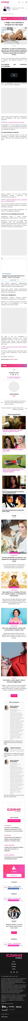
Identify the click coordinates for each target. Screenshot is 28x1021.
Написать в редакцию (14, 377)
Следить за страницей (14, 888)
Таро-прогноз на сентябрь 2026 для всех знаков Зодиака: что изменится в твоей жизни (14, 594)
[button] (19, 2)
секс (14, 369)
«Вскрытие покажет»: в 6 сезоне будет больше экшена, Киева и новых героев (14, 926)
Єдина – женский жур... (15, 886)
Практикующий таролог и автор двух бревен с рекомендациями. (17, 750)
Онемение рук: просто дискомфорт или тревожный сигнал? (13, 858)
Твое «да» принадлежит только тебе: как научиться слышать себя (14, 629)
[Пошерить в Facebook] (11, 374)
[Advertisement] (14, 152)
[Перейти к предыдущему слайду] (1, 8)
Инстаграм (14, 359)
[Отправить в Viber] (17, 374)
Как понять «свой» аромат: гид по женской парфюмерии (14, 681)
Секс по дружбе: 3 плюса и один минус (14, 122)
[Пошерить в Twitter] (13, 374)
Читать (14, 932)
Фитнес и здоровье (9, 845)
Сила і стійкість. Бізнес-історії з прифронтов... (18, 8)
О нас (13, 961)
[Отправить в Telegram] (15, 374)
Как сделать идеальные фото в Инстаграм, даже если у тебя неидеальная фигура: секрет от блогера (15, 402)
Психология (14, 555)
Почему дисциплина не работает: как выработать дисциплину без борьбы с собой (14, 559)
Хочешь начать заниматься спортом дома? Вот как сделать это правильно (13, 849)
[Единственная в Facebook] (11, 972)
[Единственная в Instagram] (14, 972)
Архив (13, 969)
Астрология (14, 590)
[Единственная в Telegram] (17, 972)
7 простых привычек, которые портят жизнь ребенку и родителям (12, 408)
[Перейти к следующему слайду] (26, 8)
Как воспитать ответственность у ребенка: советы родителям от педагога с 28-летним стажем (13, 839)
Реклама (14, 966)
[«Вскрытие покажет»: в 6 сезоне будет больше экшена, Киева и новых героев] (14, 912)
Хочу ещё (14, 695)
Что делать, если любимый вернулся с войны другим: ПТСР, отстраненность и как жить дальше (13, 829)
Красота (14, 678)
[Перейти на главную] (5, 2)
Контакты (13, 964)
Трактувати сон (14, 875)
